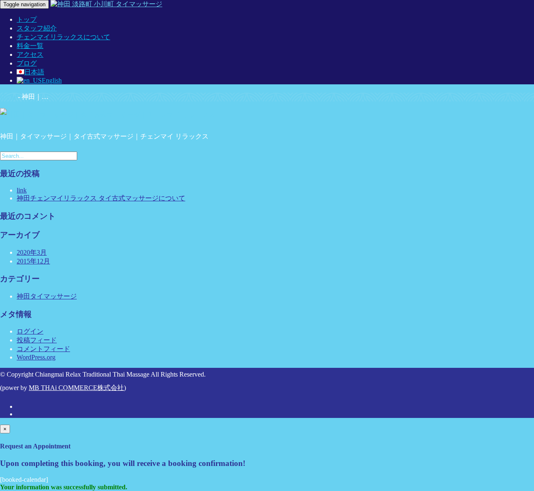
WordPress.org (36, 357)
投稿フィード (37, 340)
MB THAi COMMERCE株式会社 (76, 387)
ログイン (30, 331)
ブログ (27, 63)
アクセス (30, 54)
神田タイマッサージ (47, 296)
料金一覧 (30, 45)
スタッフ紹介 (37, 28)
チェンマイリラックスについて (63, 36)
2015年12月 (33, 261)
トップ (27, 19)
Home (8, 96)
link (22, 190)
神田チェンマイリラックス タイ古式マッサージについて (101, 198)
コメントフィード (43, 348)
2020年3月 (32, 252)
